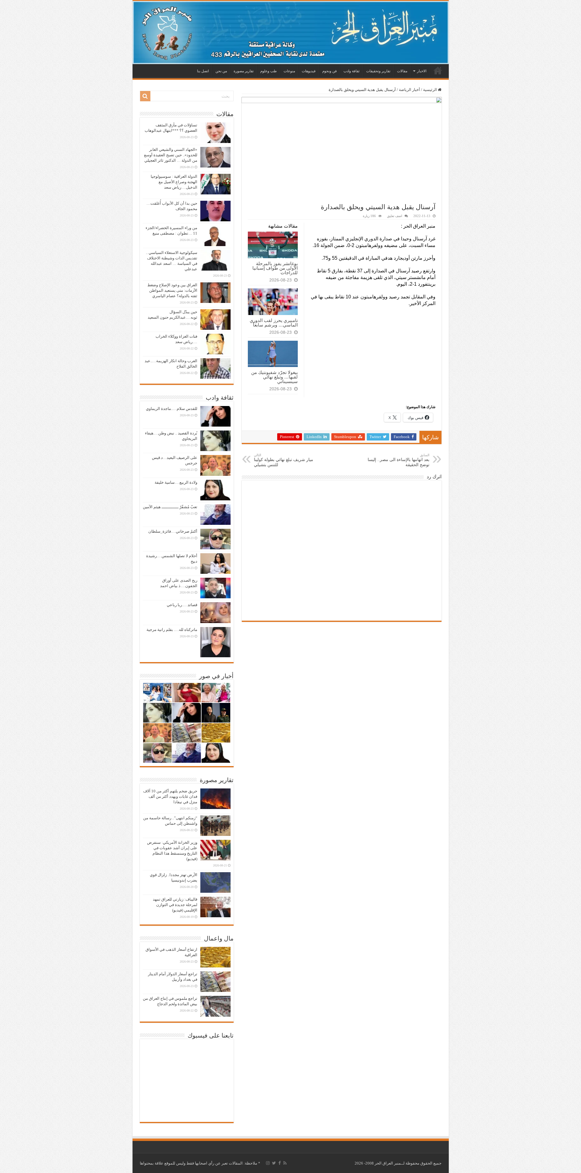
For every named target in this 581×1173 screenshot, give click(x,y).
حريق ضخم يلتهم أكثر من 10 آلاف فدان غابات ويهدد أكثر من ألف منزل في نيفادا (170, 796)
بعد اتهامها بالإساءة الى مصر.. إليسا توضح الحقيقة (398, 460)
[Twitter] (274, 1163)
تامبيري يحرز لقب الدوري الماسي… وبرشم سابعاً (274, 322)
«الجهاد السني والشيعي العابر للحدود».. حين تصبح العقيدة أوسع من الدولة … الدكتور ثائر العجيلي (170, 155)
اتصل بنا (203, 71)
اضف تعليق (394, 216)
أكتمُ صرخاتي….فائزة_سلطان (172, 531)
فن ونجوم (329, 71)
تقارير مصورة (244, 71)
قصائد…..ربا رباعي (182, 605)
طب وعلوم (268, 71)
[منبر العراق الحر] (291, 32)
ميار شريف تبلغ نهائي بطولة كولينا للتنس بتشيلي (283, 460)
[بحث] (145, 96)
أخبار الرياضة (409, 89)
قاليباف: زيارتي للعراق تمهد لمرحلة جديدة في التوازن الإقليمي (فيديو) (175, 904)
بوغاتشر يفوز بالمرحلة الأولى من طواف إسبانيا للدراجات (275, 268)
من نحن (221, 71)
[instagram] (267, 1163)
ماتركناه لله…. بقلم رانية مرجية (171, 629)
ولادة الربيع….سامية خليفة (176, 482)
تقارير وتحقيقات (378, 71)
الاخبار (421, 71)
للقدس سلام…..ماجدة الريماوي (171, 408)
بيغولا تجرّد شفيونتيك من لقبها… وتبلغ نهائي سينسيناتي (274, 377)
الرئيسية (438, 70)
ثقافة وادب (351, 71)
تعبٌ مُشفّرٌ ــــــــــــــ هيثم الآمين (170, 507)
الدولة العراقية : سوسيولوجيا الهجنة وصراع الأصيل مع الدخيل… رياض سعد (174, 182)
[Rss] (285, 1163)
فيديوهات (309, 71)
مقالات (402, 71)
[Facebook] (279, 1163)
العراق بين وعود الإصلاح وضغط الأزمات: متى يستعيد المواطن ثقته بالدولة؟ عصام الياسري (172, 290)
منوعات (289, 71)
